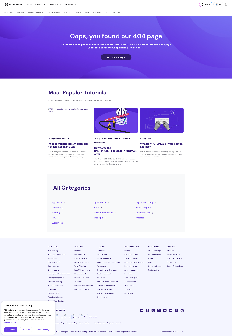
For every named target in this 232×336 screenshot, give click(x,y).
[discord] (182, 310)
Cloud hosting (53, 270)
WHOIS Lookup (80, 266)
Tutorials (170, 250)
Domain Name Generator (107, 270)
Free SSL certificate (82, 270)
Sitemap (127, 289)
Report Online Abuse (175, 266)
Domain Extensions (82, 278)
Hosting (67, 12)
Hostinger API (102, 297)
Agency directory (131, 270)
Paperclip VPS (53, 293)
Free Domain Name (82, 262)
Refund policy (84, 323)
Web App (116, 12)
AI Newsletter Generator (107, 285)
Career (151, 258)
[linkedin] (142, 310)
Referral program (131, 266)
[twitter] (159, 310)
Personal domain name (83, 285)
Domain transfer (80, 274)
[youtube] (165, 310)
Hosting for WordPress (57, 254)
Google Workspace (55, 297)
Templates (101, 266)
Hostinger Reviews (131, 254)
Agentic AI (57, 202)
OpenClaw (52, 289)
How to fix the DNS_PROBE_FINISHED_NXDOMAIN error (115, 151)
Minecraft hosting (55, 282)
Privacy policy (71, 323)
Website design (62, 138)
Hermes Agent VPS (55, 285)
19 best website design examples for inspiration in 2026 (68, 145)
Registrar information (115, 323)
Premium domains (81, 289)
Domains (77, 12)
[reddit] (171, 310)
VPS (107, 12)
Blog (150, 262)
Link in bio (101, 278)
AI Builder (101, 250)
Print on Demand (104, 274)
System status (130, 282)
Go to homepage (116, 57)
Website (20, 12)
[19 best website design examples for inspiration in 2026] (70, 120)
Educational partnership (134, 262)
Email (87, 12)
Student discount (155, 266)
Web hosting (53, 250)
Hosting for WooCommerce (59, 274)
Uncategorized (143, 212)
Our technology (154, 254)
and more (93, 317)
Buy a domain (79, 254)
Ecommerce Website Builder (108, 262)
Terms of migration (132, 278)
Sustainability (153, 270)
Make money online (35, 12)
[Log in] (225, 4)
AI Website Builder (104, 258)
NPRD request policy (56, 323)
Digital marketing (53, 12)
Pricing (29, 4)
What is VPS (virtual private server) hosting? (161, 145)
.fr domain (78, 282)
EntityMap (128, 293)
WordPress (97, 12)
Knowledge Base (173, 254)
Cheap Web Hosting (56, 301)
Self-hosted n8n (54, 262)
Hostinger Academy (175, 258)
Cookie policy (10, 322)
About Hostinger (154, 250)
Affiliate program (131, 258)
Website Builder (103, 254)
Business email (53, 266)
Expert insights (143, 207)
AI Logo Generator (104, 289)
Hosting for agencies (56, 278)
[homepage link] (14, 4)
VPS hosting (52, 258)
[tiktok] (176, 310)
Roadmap (128, 274)
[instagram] (153, 310)
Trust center (129, 285)
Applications (100, 202)
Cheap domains (80, 258)
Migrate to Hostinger (105, 293)
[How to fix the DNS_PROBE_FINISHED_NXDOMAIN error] (116, 120)
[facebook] (147, 310)
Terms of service (98, 323)
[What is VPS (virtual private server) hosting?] (162, 120)
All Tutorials (8, 12)
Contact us (171, 262)
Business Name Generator (107, 282)
